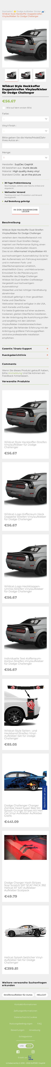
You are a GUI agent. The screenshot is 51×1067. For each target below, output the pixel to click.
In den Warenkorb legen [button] (25, 210)
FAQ (39, 1023)
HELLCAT (41, 995)
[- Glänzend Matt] (25, 130)
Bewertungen (17, 1030)
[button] (11, 75)
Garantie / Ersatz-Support (17, 348)
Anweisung (34, 1030)
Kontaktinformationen (25, 1004)
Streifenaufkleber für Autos (18, 995)
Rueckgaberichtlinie (14, 355)
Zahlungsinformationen (25, 1011)
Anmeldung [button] (15, 373)
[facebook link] (18, 1052)
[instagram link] (33, 1052)
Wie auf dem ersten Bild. (19, 107)
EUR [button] (29, 1046)
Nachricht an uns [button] (44, 798)
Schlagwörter (25, 1036)
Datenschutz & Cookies (25, 1017)
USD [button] (22, 1046)
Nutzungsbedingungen (20, 1023)
